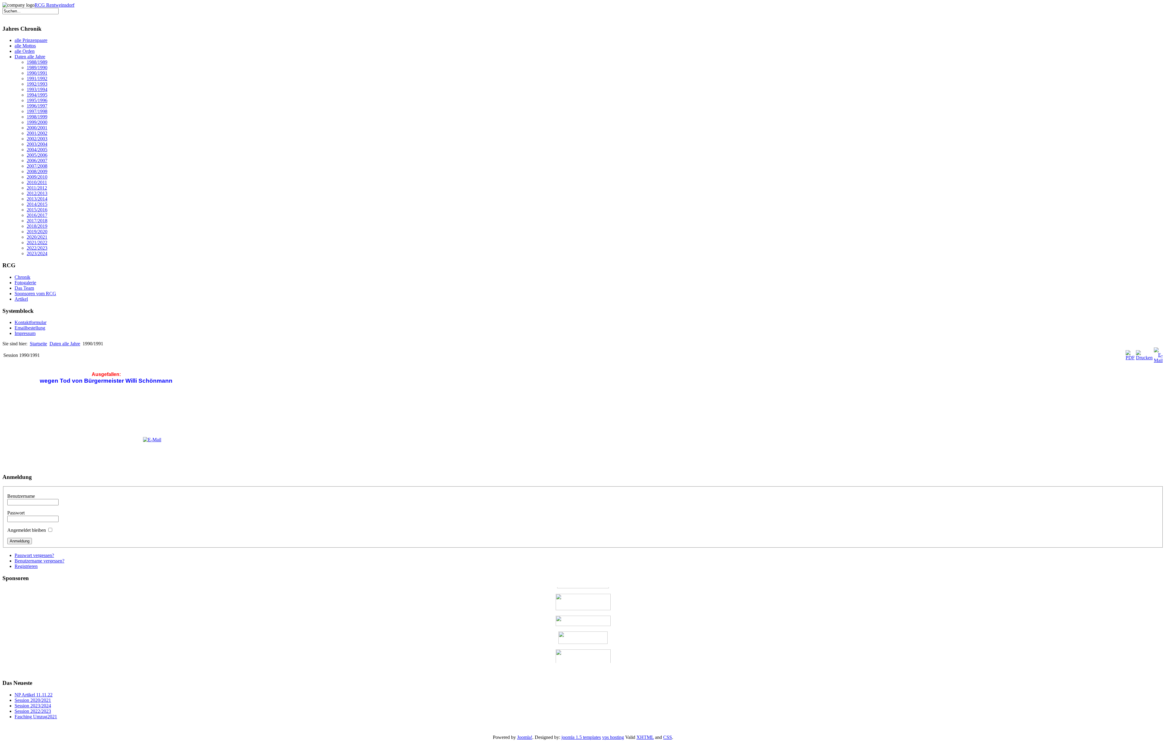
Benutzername (21, 496)
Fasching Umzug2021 (36, 716)
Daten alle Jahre (64, 343)
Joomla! (524, 737)
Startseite (38, 343)
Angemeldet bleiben (26, 530)
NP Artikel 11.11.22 (34, 694)
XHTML (645, 737)
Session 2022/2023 (33, 711)
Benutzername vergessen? (39, 560)
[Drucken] (1144, 357)
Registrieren (26, 566)
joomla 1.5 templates (581, 737)
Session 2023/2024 (33, 705)
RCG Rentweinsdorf (54, 5)
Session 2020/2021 (33, 700)
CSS (667, 737)
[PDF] (1130, 357)
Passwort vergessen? (34, 555)
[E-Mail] (1158, 360)
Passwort (16, 512)
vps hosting (613, 737)
